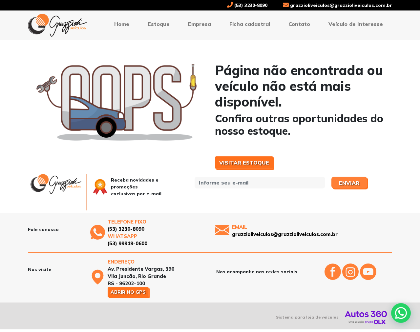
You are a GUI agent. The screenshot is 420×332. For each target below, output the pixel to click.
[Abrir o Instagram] (351, 277)
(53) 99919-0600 (127, 243)
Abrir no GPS (128, 292)
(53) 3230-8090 (250, 5)
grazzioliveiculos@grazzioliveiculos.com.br (340, 5)
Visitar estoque (244, 162)
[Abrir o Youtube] (368, 277)
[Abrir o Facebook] (333, 277)
